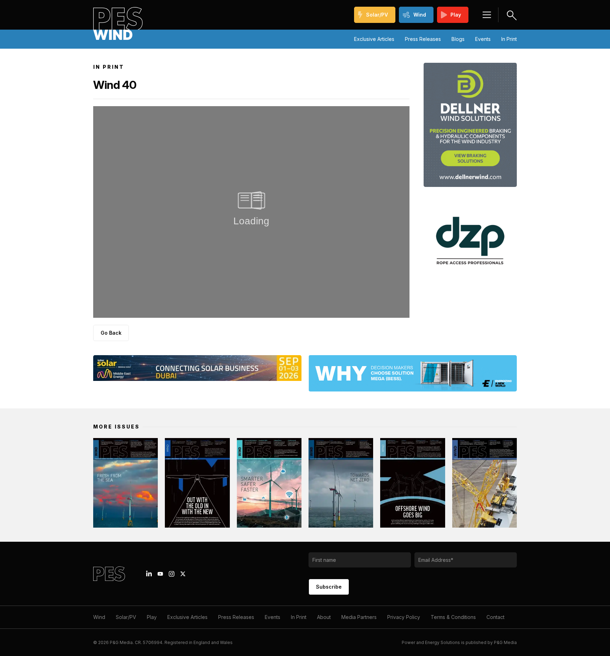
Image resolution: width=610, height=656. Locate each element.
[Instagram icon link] (171, 574)
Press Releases (423, 39)
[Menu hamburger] (487, 15)
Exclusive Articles (374, 39)
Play (455, 15)
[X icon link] (183, 574)
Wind (419, 15)
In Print (509, 39)
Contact (495, 617)
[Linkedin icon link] (149, 574)
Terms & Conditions (453, 617)
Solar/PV (377, 15)
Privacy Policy (403, 617)
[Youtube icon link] (160, 573)
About (324, 617)
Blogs (458, 39)
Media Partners (359, 617)
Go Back (111, 333)
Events (483, 39)
